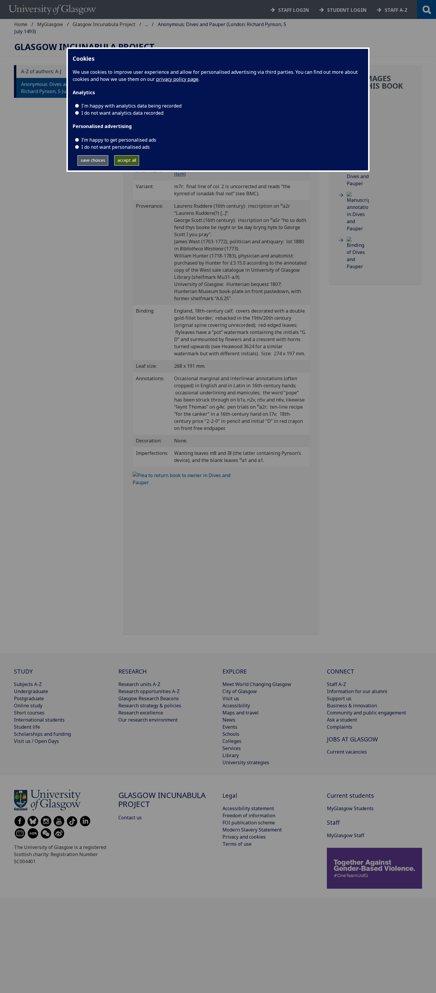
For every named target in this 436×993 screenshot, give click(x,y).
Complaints (339, 727)
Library (230, 755)
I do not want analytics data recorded (122, 113)
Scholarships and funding (42, 734)
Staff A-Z (336, 684)
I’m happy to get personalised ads (118, 140)
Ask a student (342, 720)
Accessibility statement (248, 808)
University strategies (245, 762)
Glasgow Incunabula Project (104, 24)
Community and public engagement (366, 712)
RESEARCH (132, 671)
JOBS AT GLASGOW (352, 739)
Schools (230, 734)
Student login (347, 10)
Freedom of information (248, 815)
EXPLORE (234, 671)
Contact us (130, 817)
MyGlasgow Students (350, 808)
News (228, 720)
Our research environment (148, 720)
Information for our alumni (357, 691)
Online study (28, 705)
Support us (339, 698)
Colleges (231, 741)
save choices (93, 160)
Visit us (230, 698)
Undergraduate (31, 691)
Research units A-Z (139, 684)
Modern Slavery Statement (252, 829)
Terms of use (237, 844)
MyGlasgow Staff (345, 835)
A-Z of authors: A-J (41, 71)
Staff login (293, 10)
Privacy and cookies (244, 837)
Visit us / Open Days (36, 741)
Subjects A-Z (28, 684)
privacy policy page (177, 79)
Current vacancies (347, 752)
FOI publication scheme (248, 822)
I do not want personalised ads (115, 147)
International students (39, 720)
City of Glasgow (239, 691)
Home (20, 24)
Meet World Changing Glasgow (256, 684)
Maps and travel (240, 712)
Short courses (29, 712)
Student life (27, 727)
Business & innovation (352, 705)
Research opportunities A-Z (149, 691)
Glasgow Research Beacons (148, 698)
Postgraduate (29, 698)
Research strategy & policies (149, 705)
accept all (126, 160)
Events (229, 727)
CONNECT (340, 671)
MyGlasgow (50, 24)
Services (231, 748)
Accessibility (236, 705)
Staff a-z (396, 10)
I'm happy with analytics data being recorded (131, 106)
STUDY (23, 671)
